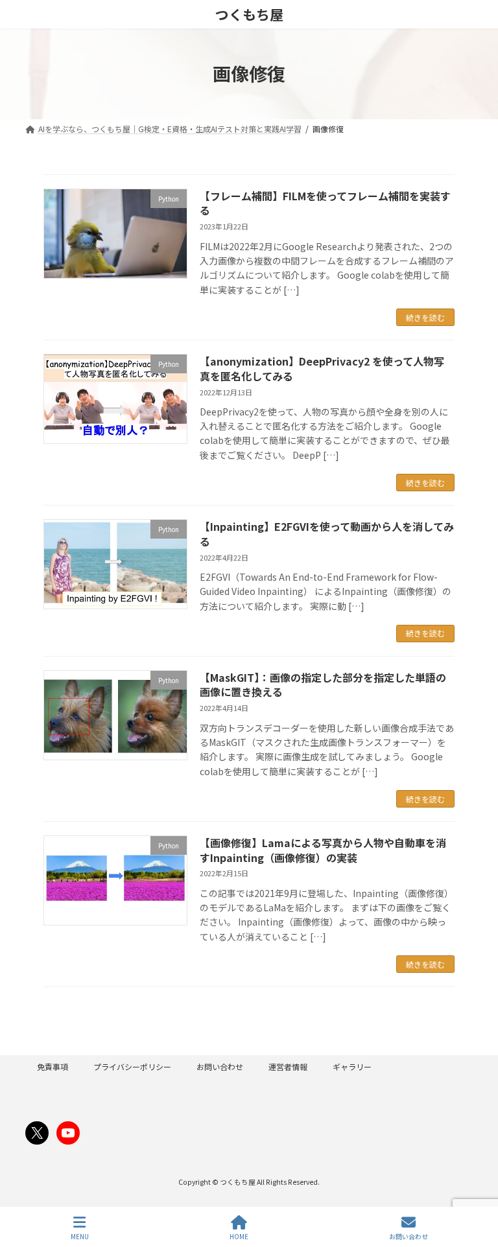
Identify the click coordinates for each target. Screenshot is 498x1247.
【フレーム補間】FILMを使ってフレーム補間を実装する (325, 203)
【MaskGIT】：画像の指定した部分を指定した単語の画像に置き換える (323, 684)
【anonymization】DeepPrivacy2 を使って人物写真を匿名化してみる (322, 368)
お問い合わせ (219, 1066)
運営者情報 (287, 1066)
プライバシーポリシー (132, 1066)
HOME (239, 1236)
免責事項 (52, 1066)
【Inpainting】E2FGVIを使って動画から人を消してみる (327, 533)
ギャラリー (352, 1066)
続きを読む (425, 317)
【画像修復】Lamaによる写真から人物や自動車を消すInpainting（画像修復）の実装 (323, 850)
